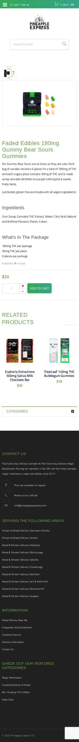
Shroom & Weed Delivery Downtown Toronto (25, 530)
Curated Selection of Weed (16, 685)
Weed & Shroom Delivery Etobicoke (21, 545)
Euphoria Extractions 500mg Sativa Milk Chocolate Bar (20, 375)
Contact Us (8, 649)
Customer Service (11, 635)
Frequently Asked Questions (17, 627)
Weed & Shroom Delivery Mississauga (22, 552)
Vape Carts (8, 699)
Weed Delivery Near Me (14, 620)
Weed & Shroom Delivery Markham (21, 574)
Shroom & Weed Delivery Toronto (19, 538)
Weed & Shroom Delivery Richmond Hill (23, 589)
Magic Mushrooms (12, 677)
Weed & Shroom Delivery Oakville (20, 560)
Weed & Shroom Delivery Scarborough (22, 567)
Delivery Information (13, 642)
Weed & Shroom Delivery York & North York (25, 581)
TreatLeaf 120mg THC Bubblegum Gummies (59, 373)
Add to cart (39, 288)
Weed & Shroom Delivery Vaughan (20, 596)
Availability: (7, 263)
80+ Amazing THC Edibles (16, 692)
